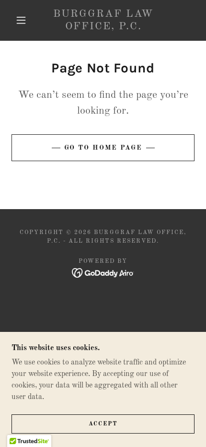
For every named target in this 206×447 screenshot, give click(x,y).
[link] (103, 20)
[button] (21, 20)
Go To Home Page (103, 147)
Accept (103, 424)
